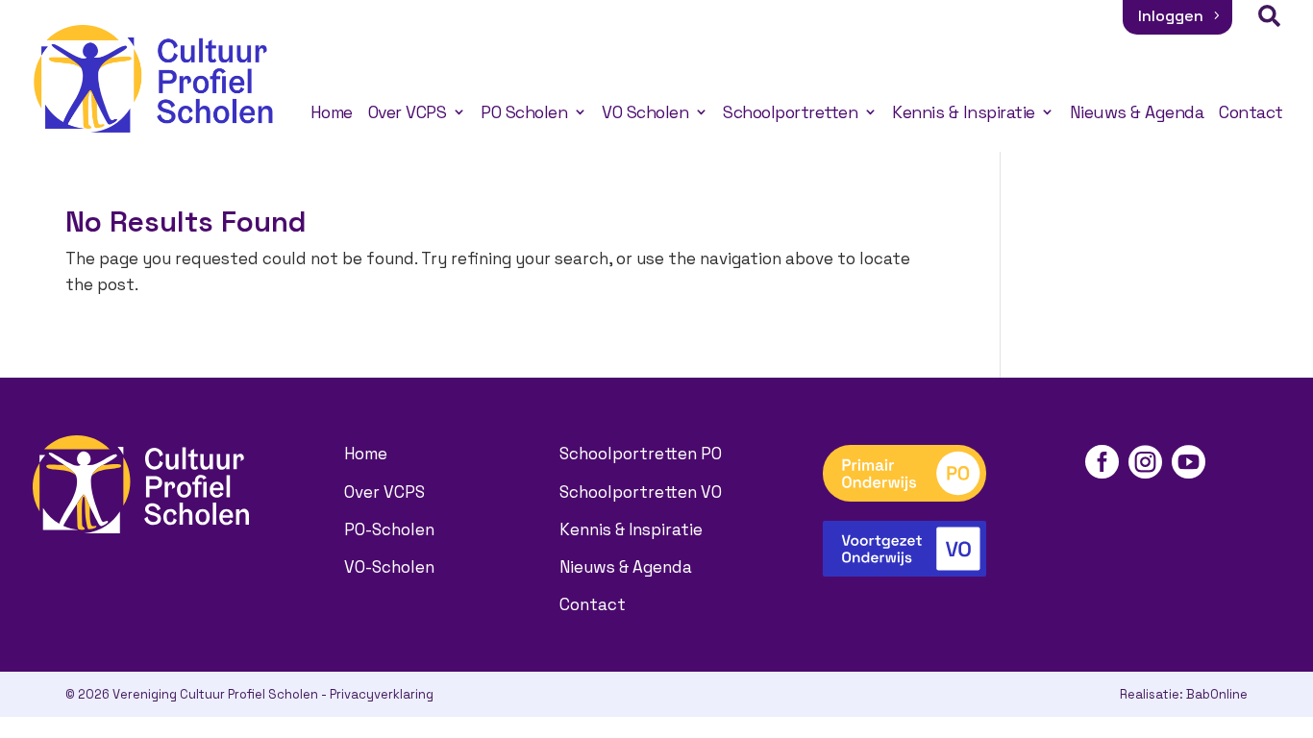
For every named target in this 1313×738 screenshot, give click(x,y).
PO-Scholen (389, 529)
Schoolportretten (790, 112)
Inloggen (1170, 16)
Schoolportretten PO (640, 453)
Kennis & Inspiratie (963, 112)
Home (331, 112)
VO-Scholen (389, 567)
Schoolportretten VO (640, 492)
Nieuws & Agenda (1137, 112)
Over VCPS (407, 112)
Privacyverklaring (382, 694)
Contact (1251, 112)
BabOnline (1217, 694)
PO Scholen (524, 112)
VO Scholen (645, 112)
